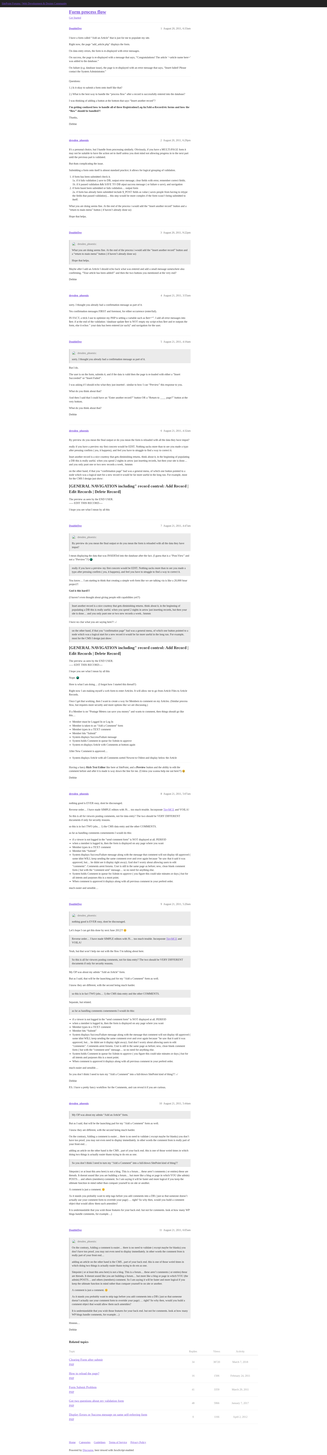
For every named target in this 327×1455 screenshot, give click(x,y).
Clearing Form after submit (86, 1359)
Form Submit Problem (83, 1387)
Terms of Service (118, 1442)
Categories (84, 1442)
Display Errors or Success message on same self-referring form (108, 1414)
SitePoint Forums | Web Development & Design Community (34, 3)
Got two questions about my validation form (96, 1400)
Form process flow (87, 11)
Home (72, 1442)
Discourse (88, 1450)
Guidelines (99, 1442)
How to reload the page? (84, 1373)
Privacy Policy (138, 1442)
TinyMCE (168, 809)
